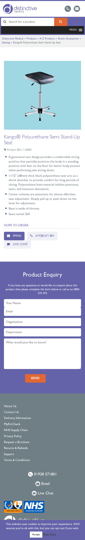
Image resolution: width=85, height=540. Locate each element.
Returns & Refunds (16, 448)
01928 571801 (45, 474)
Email (17, 236)
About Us (10, 406)
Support (9, 454)
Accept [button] (36, 534)
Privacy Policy (13, 436)
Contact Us (11, 412)
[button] (73, 30)
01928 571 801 (45, 236)
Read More (49, 534)
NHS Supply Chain (16, 430)
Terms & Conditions (17, 460)
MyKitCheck (12, 424)
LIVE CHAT (20, 244)
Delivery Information (17, 418)
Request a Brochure (16, 442)
